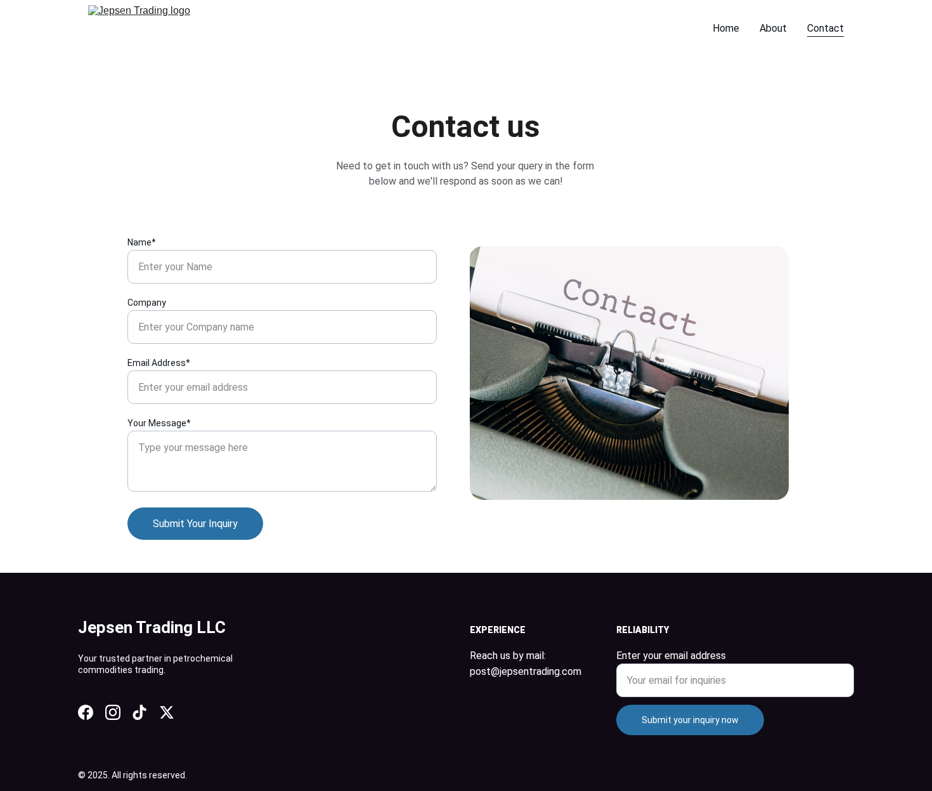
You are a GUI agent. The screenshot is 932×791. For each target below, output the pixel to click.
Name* (141, 242)
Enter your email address (671, 656)
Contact (825, 28)
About (773, 28)
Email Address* (158, 363)
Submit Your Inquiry (195, 524)
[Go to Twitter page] (166, 712)
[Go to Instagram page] (112, 712)
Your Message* (159, 423)
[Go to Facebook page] (85, 712)
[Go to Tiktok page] (139, 712)
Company (146, 302)
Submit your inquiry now (690, 720)
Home (726, 28)
